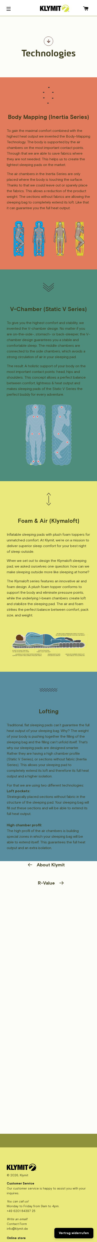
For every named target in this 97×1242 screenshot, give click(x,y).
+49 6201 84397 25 (21, 1211)
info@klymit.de (17, 1229)
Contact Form (17, 1224)
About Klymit (51, 865)
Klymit (24, 1175)
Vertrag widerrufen (74, 1233)
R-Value (46, 883)
